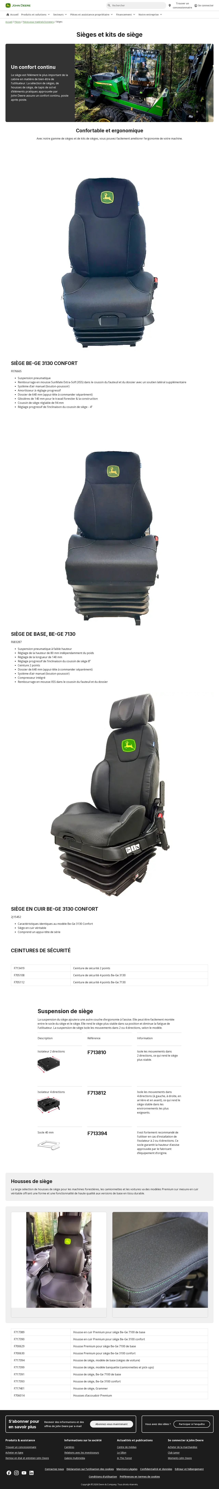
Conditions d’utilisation (103, 1476)
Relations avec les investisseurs (81, 1452)
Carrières (69, 1447)
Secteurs (58, 14)
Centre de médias (127, 1447)
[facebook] (8, 1472)
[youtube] (24, 1472)
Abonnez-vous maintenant (111, 1424)
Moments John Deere (180, 1458)
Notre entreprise (149, 14)
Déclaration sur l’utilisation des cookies (90, 1469)
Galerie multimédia (74, 1458)
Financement (124, 14)
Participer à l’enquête (192, 1424)
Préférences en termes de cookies (140, 1476)
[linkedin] (31, 1472)
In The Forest (124, 1458)
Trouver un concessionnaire (20, 1447)
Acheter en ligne (14, 1452)
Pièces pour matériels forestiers (38, 21)
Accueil (14, 14)
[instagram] (16, 1472)
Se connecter (206, 5)
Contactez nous (54, 1469)
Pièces (18, 21)
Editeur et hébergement (189, 1469)
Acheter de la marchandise (182, 1447)
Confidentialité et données (156, 1469)
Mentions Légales (127, 1469)
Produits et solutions (33, 14)
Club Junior (174, 1452)
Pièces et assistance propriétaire (89, 14)
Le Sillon (121, 1452)
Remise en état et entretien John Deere (27, 1458)
